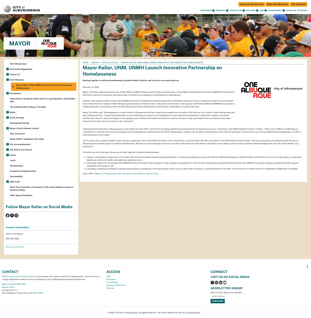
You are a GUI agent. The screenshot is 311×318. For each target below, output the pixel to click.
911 (16, 290)
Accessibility (112, 282)
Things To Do (235, 10)
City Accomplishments (20, 144)
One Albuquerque (18, 64)
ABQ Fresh (15, 182)
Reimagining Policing (19, 123)
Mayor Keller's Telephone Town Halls (27, 139)
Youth (12, 160)
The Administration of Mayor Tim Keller (28, 107)
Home (85, 62)
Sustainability (16, 176)
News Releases (110, 62)
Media (12, 112)
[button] (291, 10)
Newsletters (15, 93)
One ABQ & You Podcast (21, 150)
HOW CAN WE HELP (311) (251, 4)
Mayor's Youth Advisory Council (24, 128)
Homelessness (16, 166)
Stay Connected (17, 134)
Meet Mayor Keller (277, 4)
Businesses (206, 10)
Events (13, 155)
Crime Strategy (17, 118)
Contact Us (15, 74)
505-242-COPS (36, 293)
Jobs (261, 10)
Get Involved (298, 4)
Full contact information (15, 247)
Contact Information (17, 227)
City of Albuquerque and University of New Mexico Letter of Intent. (129, 173)
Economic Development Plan (23, 171)
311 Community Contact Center (20, 276)
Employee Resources (115, 285)
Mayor (95, 62)
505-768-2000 (19, 284)
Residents (221, 10)
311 (8, 284)
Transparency (275, 10)
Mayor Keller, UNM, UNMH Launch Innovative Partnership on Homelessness (44, 86)
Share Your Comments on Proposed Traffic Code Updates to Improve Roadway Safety (41, 188)
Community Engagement (21, 69)
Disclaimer (111, 279)
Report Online (8, 287)
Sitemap (110, 288)
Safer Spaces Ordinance (21, 195)
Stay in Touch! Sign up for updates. (226, 292)
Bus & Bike (251, 10)
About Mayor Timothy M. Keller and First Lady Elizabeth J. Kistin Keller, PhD (43, 100)
